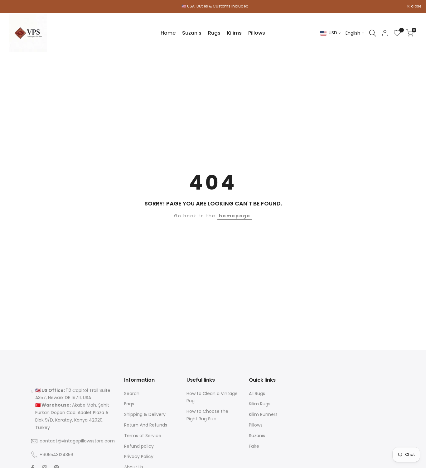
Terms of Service (142, 435)
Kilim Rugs (259, 404)
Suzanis (257, 435)
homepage (234, 216)
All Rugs (257, 393)
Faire (254, 446)
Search (131, 393)
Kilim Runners (263, 414)
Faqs (129, 404)
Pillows (256, 425)
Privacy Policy (138, 456)
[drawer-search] (372, 33)
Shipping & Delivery (145, 414)
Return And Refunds (145, 425)
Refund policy (139, 446)
